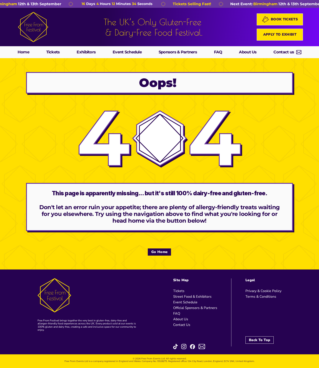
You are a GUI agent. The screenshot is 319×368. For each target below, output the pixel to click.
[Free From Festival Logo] (33, 27)
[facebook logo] (192, 346)
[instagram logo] (183, 346)
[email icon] (202, 346)
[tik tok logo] (175, 346)
